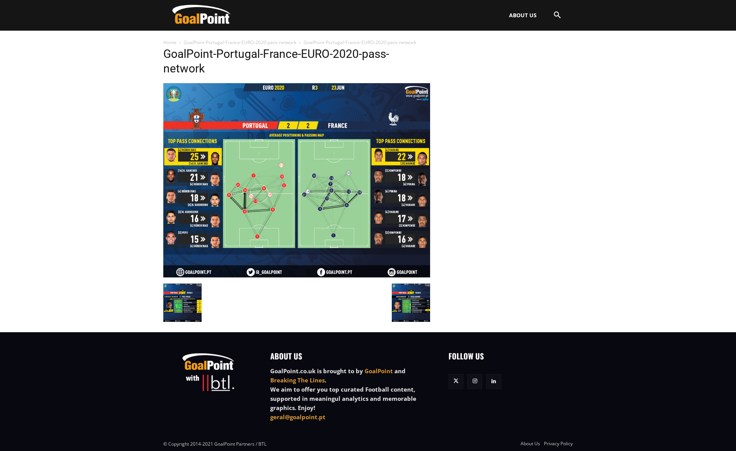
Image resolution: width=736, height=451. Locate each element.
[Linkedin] (493, 381)
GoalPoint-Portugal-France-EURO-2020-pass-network (240, 42)
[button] (557, 15)
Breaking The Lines (297, 380)
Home (169, 42)
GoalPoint (379, 371)
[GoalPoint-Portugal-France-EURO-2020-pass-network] (296, 275)
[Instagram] (474, 381)
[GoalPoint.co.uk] (201, 14)
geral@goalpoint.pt (297, 417)
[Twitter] (456, 381)
